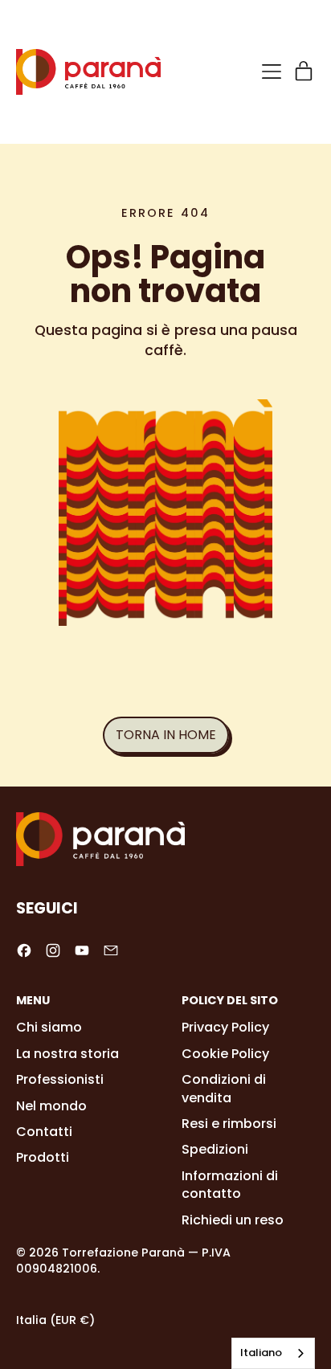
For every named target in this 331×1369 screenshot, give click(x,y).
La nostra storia (67, 1053)
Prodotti (42, 1157)
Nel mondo (51, 1106)
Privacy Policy (225, 1027)
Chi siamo (49, 1027)
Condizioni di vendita (224, 1088)
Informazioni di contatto (230, 1185)
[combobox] (273, 1353)
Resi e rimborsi (229, 1123)
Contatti (44, 1131)
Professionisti (60, 1079)
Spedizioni (215, 1149)
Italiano (261, 1352)
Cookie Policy (225, 1053)
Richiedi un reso (233, 1220)
